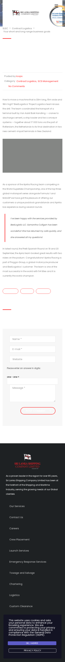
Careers (14, 528)
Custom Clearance (21, 606)
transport (43, 291)
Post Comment (36, 411)
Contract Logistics (26, 81)
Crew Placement (19, 539)
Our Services (17, 506)
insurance (10, 291)
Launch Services (19, 550)
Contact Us (16, 517)
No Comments (16, 86)
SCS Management (48, 81)
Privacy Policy (32, 650)
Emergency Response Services (27, 562)
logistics (27, 291)
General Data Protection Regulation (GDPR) (30, 634)
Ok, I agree (32, 643)
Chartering (15, 584)
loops (19, 76)
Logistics (14, 595)
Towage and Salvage (22, 573)
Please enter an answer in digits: (24, 368)
